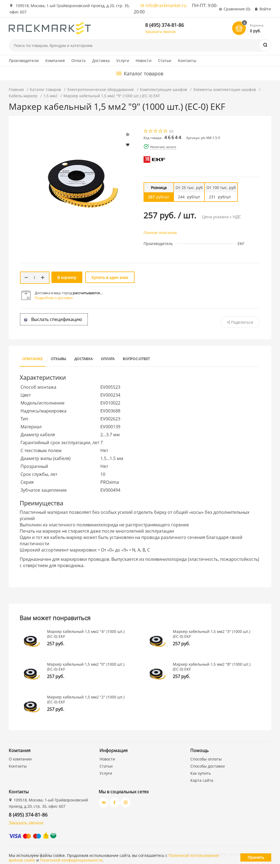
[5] (165, 131)
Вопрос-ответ (136, 358)
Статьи (164, 60)
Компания (55, 60)
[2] (150, 131)
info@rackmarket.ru (165, 5)
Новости (143, 60)
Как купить (200, 773)
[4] (160, 131)
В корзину (66, 277)
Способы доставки (207, 766)
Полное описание (160, 232)
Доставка (101, 60)
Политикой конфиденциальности (71, 860)
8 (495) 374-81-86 (164, 25)
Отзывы (58, 358)
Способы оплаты (206, 759)
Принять (256, 857)
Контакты (187, 60)
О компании (20, 759)
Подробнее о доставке (54, 297)
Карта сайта (201, 780)
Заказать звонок (160, 31)
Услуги (122, 60)
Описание (32, 358)
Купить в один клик (110, 277)
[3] (155, 131)
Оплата (78, 60)
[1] (146, 131)
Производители (24, 60)
